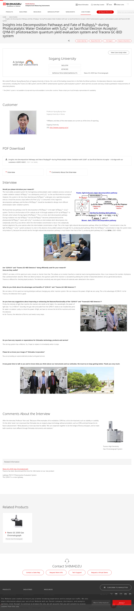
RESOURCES (48, 589)
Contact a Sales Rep (33, 572)
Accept (122, 603)
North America (30, 4)
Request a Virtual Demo (99, 572)
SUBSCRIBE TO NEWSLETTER (117, 587)
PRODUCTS (7, 589)
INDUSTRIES (27, 589)
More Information (101, 603)
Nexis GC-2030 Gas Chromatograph (15, 469)
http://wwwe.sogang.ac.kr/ (59, 127)
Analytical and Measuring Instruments (37, 5)
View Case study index (118, 52)
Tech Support (77, 572)
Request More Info (56, 572)
